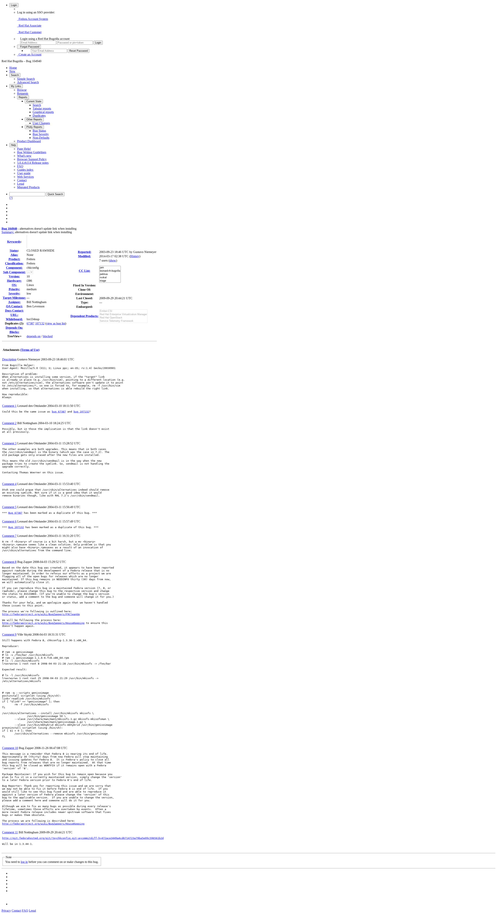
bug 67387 (59, 411)
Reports (23, 97)
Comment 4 (9, 484)
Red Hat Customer (29, 32)
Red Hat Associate (29, 25)
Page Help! (24, 148)
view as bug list (55, 323)
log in (24, 861)
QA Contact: (14, 306)
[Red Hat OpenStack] (123, 317)
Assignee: (14, 302)
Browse (22, 90)
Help (13, 145)
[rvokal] (110, 277)
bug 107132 (81, 411)
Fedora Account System (32, 19)
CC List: (84, 270)
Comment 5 (9, 507)
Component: (14, 267)
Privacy (6, 910)
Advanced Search (28, 82)
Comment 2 (9, 423)
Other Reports (34, 119)
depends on (34, 336)
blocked (48, 336)
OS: (14, 285)
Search (15, 75)
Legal (20, 183)
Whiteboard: (14, 319)
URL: (14, 315)
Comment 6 (9, 521)
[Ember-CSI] (123, 311)
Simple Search (26, 78)
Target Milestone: (14, 297)
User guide (23, 173)
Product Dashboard (29, 141)
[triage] (110, 281)
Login (14, 5)
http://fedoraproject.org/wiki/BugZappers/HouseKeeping (43, 623)
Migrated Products (28, 187)
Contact (22, 180)
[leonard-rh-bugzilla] (110, 271)
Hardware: (14, 280)
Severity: (14, 293)
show (112, 260)
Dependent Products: (84, 316)
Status (14, 250)
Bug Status (39, 130)
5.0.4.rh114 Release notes (33, 162)
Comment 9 (9, 634)
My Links (16, 86)
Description (9, 359)
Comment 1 (9, 405)
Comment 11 (10, 832)
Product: (14, 259)
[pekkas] (110, 274)
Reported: (84, 252)
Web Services (25, 176)
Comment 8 (9, 561)
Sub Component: (14, 272)
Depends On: (14, 327)
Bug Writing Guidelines (31, 152)
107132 (39, 323)
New (12, 71)
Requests (22, 93)
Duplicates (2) (14, 323)
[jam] (110, 267)
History (134, 256)
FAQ (20, 166)
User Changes (41, 123)
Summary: (8, 232)
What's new (24, 155)
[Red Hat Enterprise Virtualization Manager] (123, 314)
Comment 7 (9, 535)
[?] (11, 198)
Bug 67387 (15, 512)
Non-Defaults (41, 137)
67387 (30, 323)
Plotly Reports (34, 127)
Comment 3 (9, 443)
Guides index (25, 169)
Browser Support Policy (32, 159)
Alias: (14, 254)
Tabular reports (42, 108)
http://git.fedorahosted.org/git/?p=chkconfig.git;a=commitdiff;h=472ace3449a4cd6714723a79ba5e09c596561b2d (83, 838)
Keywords (14, 241)
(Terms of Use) (29, 349)
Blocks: (14, 332)
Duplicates (39, 115)
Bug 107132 (16, 527)
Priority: (14, 289)
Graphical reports (43, 112)
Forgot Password (29, 46)
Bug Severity (41, 134)
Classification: (14, 263)
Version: (14, 276)
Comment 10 (10, 748)
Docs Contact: (14, 310)
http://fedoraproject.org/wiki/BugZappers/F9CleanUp (41, 614)
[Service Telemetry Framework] (123, 321)
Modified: (84, 256)
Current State (33, 101)
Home (13, 67)
